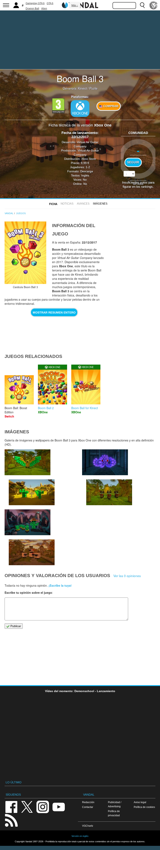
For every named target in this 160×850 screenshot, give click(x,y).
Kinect (82, 88)
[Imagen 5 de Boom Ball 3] (105, 462)
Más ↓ (74, 5)
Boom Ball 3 (80, 78)
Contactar (87, 807)
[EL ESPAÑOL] (153, 5)
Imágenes (100, 203)
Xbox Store (88, 158)
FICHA (53, 204)
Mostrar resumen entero (54, 312)
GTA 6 (50, 3)
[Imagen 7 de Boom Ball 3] (27, 462)
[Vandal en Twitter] (27, 806)
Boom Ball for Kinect (84, 408)
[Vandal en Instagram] (42, 806)
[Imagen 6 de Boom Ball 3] (32, 492)
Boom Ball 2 (46, 408)
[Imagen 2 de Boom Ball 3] (32, 552)
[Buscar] (142, 5)
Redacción (88, 802)
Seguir (133, 162)
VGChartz (87, 825)
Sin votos (138, 183)
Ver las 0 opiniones (127, 575)
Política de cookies (144, 807)
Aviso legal (140, 802)
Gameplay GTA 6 (35, 3)
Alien (44, 8)
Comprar (110, 106)
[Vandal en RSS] (11, 820)
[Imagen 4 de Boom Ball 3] (109, 492)
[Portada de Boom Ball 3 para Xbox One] (25, 252)
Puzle (93, 88)
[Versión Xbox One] (80, 108)
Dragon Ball (32, 8)
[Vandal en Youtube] (58, 806)
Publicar (15, 626)
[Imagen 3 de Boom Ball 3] (27, 522)
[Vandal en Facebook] (11, 806)
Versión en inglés (80, 836)
